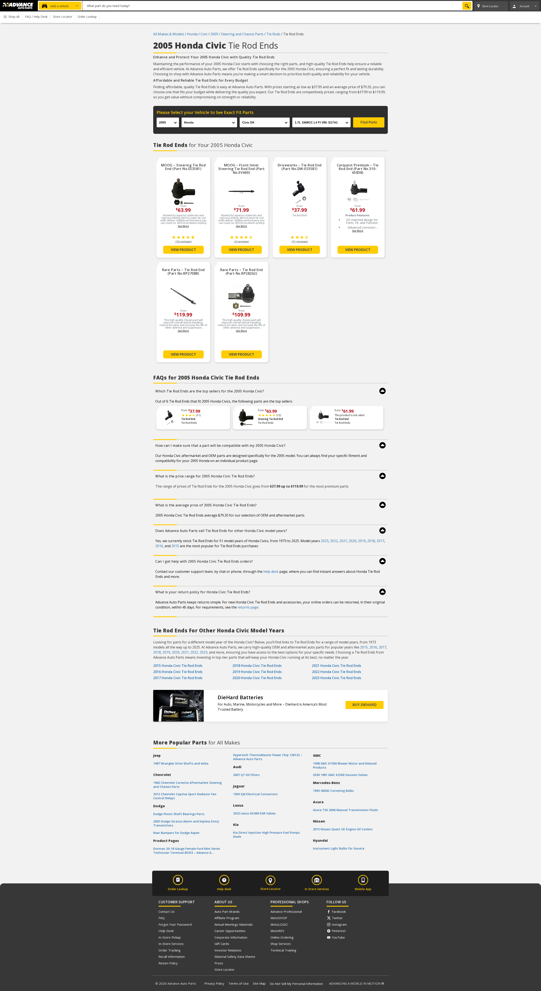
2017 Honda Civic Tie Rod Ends (177, 678)
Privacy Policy (214, 983)
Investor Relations (227, 950)
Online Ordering (282, 937)
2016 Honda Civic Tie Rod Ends (177, 671)
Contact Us (166, 911)
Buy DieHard (364, 705)
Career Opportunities (230, 931)
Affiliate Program (226, 918)
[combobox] (277, 6)
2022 (334, 541)
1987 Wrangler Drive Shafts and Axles (180, 763)
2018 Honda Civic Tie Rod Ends (257, 665)
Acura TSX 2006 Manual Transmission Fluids (345, 810)
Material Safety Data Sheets (234, 956)
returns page (248, 607)
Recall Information (171, 956)
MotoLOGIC (279, 924)
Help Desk (166, 931)
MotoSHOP (278, 918)
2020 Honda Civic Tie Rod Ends (257, 678)
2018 (371, 541)
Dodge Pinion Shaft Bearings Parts (178, 814)
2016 (159, 546)
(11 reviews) (300, 241)
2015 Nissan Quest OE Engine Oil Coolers (343, 829)
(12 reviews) (183, 241)
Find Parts (369, 122)
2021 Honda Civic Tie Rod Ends (336, 665)
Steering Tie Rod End (270, 419)
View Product (183, 249)
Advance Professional (286, 911)
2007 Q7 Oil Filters (246, 775)
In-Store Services (171, 944)
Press (218, 963)
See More (183, 226)
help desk (271, 571)
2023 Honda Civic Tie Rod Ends (336, 678)
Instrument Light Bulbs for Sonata (338, 848)
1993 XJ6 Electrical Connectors (255, 794)
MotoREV (277, 931)
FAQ (161, 918)
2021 (343, 541)
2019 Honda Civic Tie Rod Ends (257, 671)
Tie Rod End (188, 419)
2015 (175, 546)
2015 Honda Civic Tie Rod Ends (177, 665)
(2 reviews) (241, 241)
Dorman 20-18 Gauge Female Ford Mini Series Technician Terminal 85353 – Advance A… (186, 851)
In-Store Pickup (169, 937)
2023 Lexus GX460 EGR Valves (254, 813)
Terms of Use (238, 983)
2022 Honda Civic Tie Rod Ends (336, 671)
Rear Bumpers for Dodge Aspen (176, 833)
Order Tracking (169, 950)
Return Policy (168, 963)
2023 (324, 541)
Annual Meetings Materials (233, 924)
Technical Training (283, 950)
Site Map (259, 983)
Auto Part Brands (227, 911)
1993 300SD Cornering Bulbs (333, 791)
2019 (362, 541)
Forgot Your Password (175, 924)
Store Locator (224, 969)
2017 (380, 541)
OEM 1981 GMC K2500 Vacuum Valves (340, 775)
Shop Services (280, 944)
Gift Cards (221, 944)
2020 (352, 541)
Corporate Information (230, 937)
